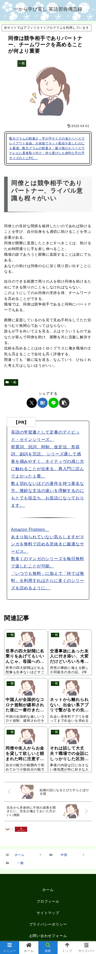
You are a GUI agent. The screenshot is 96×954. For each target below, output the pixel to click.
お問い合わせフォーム (48, 936)
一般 (13, 382)
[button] (64, 403)
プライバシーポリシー (48, 924)
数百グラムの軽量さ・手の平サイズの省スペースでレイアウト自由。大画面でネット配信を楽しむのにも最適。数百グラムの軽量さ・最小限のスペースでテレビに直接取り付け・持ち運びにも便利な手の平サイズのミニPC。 (46, 148)
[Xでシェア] (32, 403)
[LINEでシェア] (53, 403)
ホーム (48, 890)
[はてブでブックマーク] (42, 403)
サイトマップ (48, 913)
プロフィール (48, 901)
